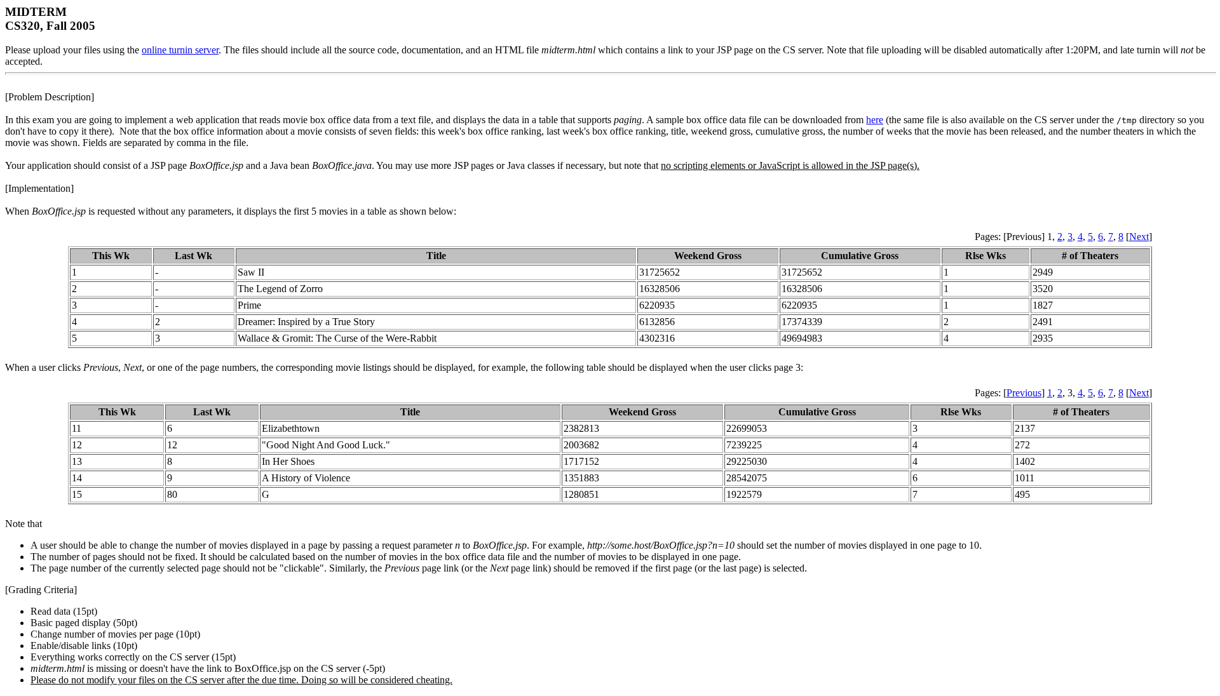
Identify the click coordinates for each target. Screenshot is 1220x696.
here (874, 119)
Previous (1023, 392)
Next (1139, 236)
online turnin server (180, 49)
